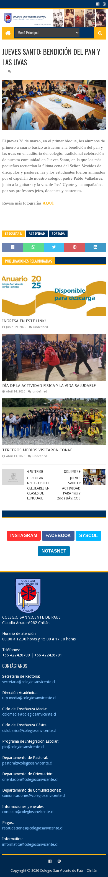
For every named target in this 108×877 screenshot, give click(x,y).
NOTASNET (54, 551)
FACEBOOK (58, 535)
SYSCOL (88, 535)
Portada (58, 233)
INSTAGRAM (23, 535)
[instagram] (104, 4)
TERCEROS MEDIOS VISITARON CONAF (37, 450)
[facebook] (98, 4)
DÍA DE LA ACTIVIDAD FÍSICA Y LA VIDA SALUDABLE (49, 385)
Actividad (37, 233)
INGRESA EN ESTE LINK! (24, 321)
